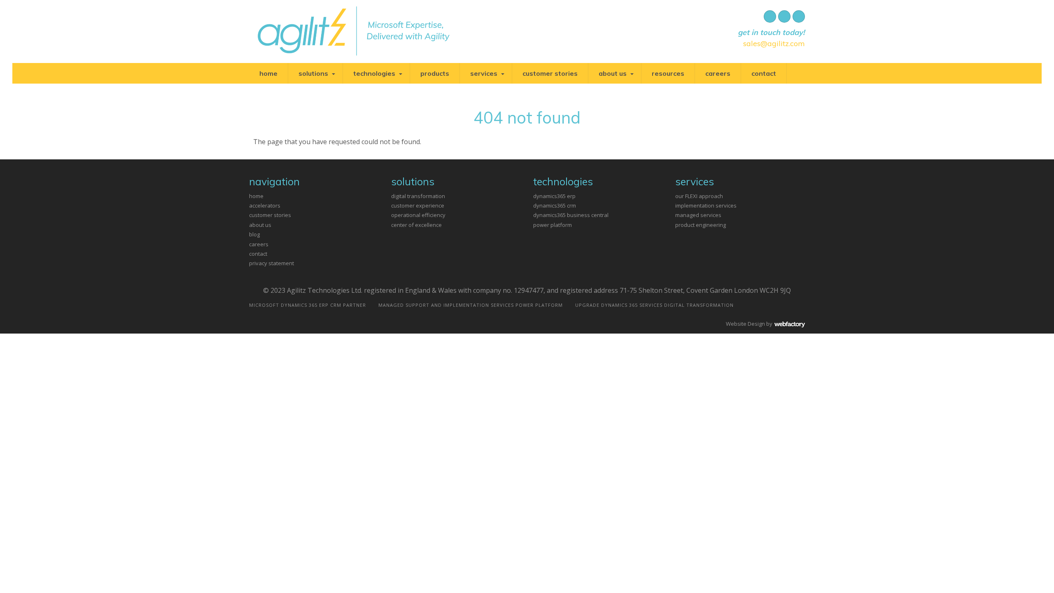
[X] (784, 16)
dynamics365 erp (554, 196)
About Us (613, 73)
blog (254, 234)
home (256, 196)
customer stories (270, 215)
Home (268, 73)
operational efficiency (418, 215)
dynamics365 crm (554, 205)
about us (260, 225)
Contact (763, 73)
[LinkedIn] (799, 16)
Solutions (313, 73)
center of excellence (416, 225)
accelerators (264, 205)
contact (258, 253)
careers (258, 244)
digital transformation (418, 196)
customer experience (417, 205)
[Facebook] (770, 16)
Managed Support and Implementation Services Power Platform (470, 305)
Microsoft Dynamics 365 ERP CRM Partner (307, 305)
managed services (698, 215)
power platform (552, 225)
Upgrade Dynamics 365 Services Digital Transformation (654, 305)
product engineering (700, 225)
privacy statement (271, 263)
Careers (717, 73)
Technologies (374, 73)
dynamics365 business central (571, 215)
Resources (668, 73)
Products (434, 73)
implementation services (706, 205)
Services (483, 73)
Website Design (745, 323)
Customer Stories (550, 73)
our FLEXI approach (699, 196)
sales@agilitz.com (774, 43)
